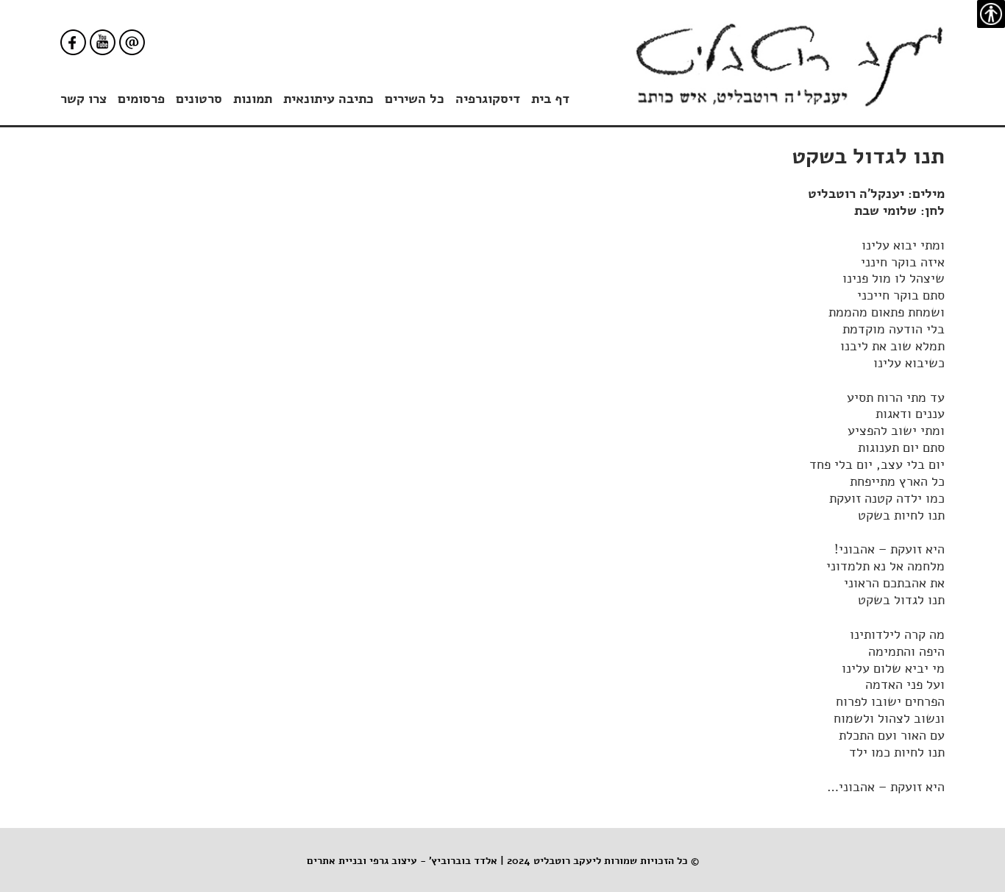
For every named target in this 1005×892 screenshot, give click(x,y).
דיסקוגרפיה (487, 99)
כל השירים (414, 99)
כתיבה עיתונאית (328, 99)
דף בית (550, 99)
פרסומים (141, 99)
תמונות (252, 99)
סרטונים (199, 99)
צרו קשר (83, 99)
